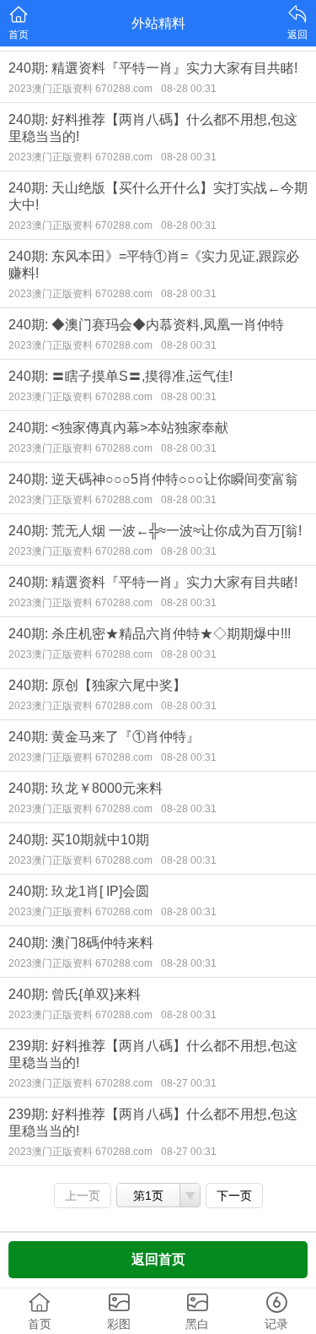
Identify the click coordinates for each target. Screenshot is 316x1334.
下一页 (234, 1195)
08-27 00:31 (189, 1083)
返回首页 (158, 1259)
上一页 (82, 1195)
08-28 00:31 (189, 89)
